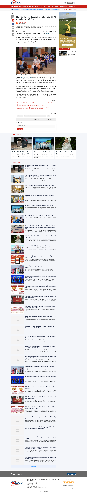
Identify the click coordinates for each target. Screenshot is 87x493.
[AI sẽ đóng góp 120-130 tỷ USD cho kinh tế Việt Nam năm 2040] (17, 471)
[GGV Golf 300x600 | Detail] (67, 30)
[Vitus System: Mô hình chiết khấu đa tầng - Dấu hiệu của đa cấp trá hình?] (17, 289)
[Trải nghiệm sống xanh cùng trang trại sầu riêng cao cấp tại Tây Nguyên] (17, 340)
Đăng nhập (70, 2)
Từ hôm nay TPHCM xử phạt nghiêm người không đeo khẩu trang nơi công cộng (33, 107)
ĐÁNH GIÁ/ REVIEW (14, 148)
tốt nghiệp (47, 33)
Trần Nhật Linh (22, 22)
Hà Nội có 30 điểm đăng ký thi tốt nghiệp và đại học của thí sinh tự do (31, 105)
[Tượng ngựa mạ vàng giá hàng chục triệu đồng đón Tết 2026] (17, 189)
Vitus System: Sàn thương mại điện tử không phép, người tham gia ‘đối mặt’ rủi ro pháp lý (40, 307)
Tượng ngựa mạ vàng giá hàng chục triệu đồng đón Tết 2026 (20, 9)
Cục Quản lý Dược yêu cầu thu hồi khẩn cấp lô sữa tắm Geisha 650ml (40, 488)
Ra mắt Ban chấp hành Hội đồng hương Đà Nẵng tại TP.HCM (40, 246)
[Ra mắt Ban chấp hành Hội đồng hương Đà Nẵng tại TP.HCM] (17, 249)
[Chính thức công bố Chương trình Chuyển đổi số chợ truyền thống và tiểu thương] (17, 481)
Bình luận (13, 17)
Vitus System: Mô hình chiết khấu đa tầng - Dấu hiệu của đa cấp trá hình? (40, 286)
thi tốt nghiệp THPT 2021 (26, 77)
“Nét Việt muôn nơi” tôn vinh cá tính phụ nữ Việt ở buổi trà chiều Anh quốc (65, 152)
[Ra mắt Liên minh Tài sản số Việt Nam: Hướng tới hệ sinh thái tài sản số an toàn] (17, 279)
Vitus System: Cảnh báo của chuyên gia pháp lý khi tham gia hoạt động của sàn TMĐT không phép (39, 327)
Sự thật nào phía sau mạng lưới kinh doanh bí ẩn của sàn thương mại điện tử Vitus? (40, 357)
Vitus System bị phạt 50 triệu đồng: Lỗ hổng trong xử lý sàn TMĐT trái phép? (39, 256)
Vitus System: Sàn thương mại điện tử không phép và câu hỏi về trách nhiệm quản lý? (40, 296)
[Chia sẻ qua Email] (13, 27)
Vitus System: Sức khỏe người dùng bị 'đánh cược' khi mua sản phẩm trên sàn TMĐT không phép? (40, 347)
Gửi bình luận (20, 129)
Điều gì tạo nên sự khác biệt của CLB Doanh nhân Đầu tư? (42, 152)
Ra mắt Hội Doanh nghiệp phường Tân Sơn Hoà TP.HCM (39, 215)
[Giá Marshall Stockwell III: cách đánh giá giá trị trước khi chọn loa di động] (17, 169)
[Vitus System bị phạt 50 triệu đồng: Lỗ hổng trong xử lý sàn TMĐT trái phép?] (17, 259)
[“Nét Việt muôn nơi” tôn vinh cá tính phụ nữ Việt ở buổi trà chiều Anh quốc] (17, 239)
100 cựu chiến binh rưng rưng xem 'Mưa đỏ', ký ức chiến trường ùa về (40, 317)
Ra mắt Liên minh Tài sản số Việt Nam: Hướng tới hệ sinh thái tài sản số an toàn (40, 276)
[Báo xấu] (13, 34)
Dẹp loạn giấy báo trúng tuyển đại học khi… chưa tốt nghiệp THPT (30, 108)
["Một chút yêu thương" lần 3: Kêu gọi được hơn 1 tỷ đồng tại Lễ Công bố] (17, 269)
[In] (13, 31)
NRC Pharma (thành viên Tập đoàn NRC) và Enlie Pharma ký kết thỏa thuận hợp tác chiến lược (40, 176)
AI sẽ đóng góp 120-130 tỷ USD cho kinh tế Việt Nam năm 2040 (40, 467)
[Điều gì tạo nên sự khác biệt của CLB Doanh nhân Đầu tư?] (17, 209)
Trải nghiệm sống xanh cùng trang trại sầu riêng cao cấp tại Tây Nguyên (40, 337)
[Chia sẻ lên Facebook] (13, 24)
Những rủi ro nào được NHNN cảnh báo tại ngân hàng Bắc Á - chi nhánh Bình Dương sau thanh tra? (50, 9)
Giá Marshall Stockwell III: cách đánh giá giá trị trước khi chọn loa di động (20, 152)
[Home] (13, 20)
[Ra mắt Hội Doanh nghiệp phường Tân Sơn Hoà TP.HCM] (17, 219)
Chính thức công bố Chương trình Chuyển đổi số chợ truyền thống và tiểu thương (39, 478)
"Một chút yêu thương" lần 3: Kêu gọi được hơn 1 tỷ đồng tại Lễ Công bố (40, 266)
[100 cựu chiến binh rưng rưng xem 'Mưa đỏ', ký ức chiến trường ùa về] (17, 320)
